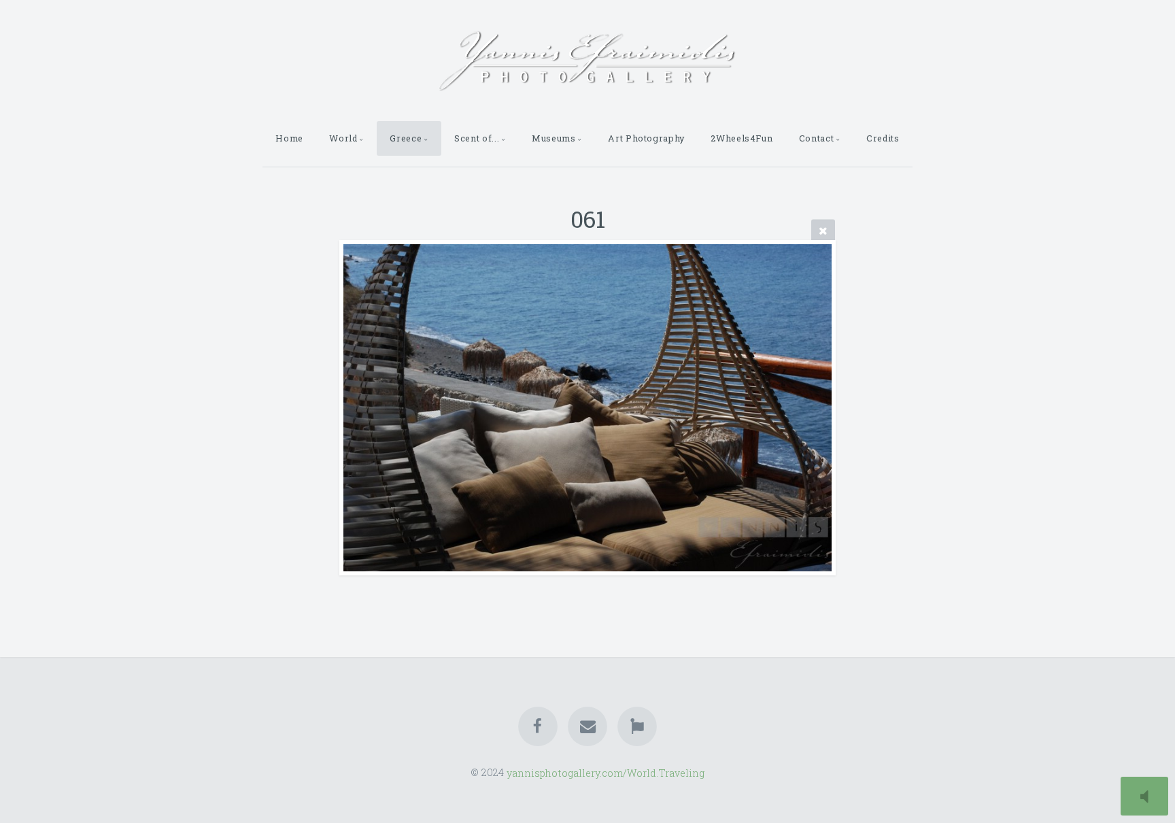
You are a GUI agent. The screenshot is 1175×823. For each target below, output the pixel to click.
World (343, 138)
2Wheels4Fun (741, 138)
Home (289, 138)
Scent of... (476, 138)
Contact (816, 138)
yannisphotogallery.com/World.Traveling (605, 772)
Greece (406, 138)
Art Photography (646, 138)
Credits (882, 138)
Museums (553, 138)
